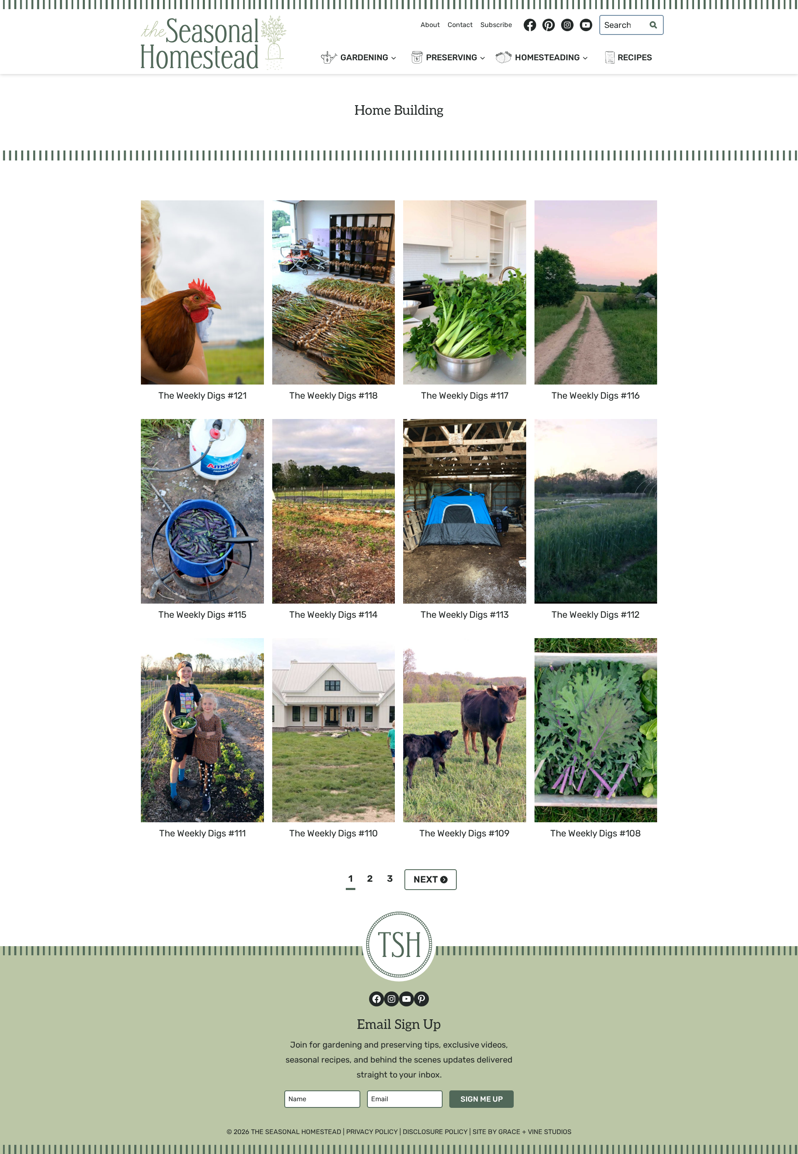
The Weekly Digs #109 (464, 833)
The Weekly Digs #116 (596, 395)
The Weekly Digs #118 (333, 395)
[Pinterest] (548, 24)
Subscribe (496, 25)
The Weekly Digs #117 (464, 395)
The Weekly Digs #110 (333, 833)
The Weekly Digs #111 (202, 833)
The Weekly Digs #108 (595, 833)
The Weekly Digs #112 (596, 614)
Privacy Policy (372, 1132)
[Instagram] (567, 24)
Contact (460, 25)
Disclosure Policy (435, 1132)
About (430, 25)
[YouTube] (585, 24)
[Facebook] (529, 24)
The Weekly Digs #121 (202, 395)
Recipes (635, 57)
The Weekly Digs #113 (465, 614)
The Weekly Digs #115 (202, 614)
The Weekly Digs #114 (333, 614)
